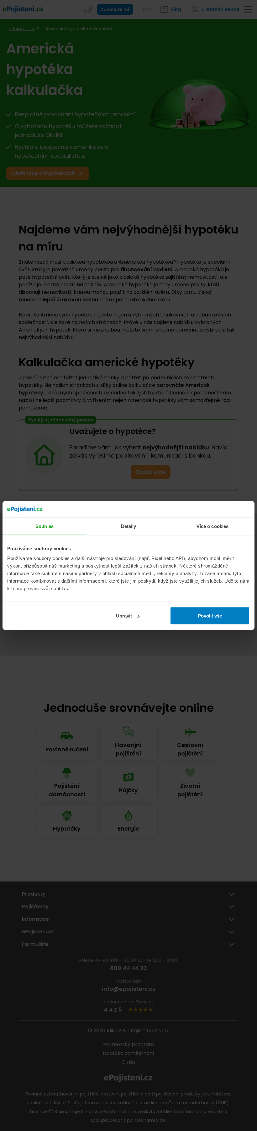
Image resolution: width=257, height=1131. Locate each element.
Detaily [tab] (128, 526)
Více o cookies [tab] (212, 526)
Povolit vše (210, 615)
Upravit (124, 615)
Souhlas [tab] (44, 526)
